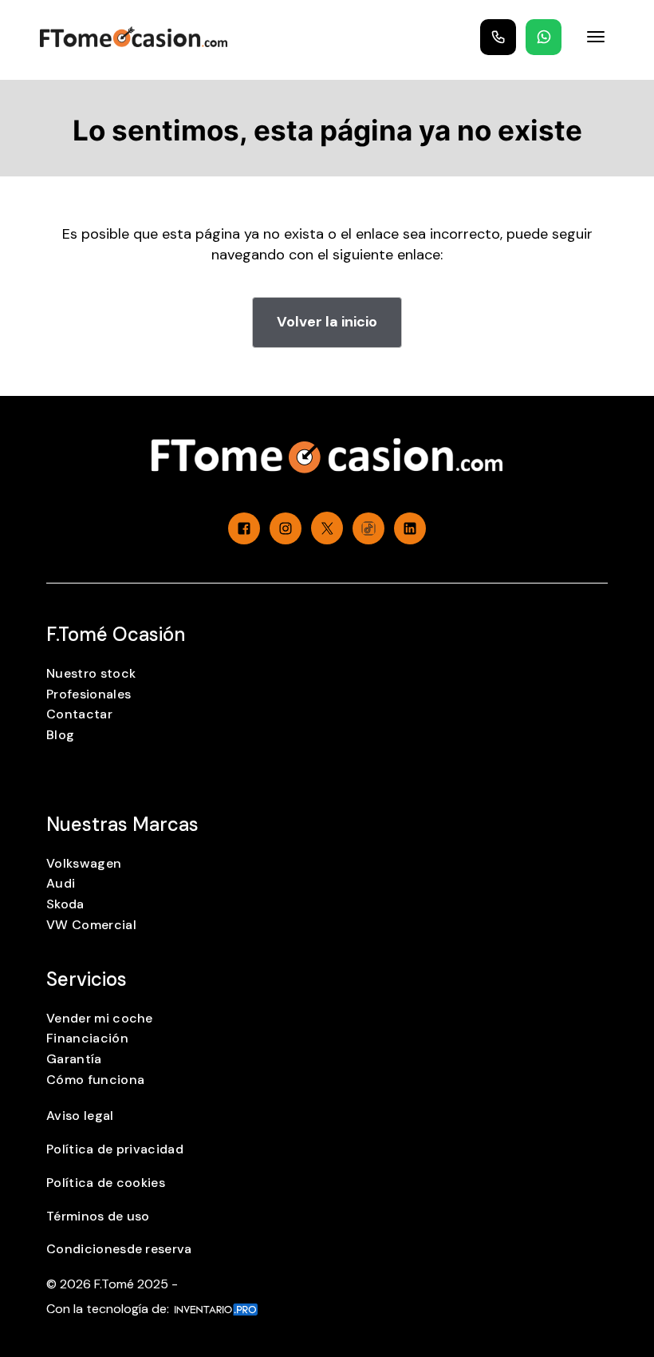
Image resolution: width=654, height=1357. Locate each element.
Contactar (79, 714)
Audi (60, 883)
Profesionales (88, 694)
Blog (60, 734)
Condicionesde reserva (119, 1248)
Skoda (65, 904)
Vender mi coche (99, 1018)
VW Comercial (91, 924)
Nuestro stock (91, 673)
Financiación (87, 1038)
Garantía (74, 1058)
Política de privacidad (114, 1149)
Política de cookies (105, 1182)
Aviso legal (80, 1115)
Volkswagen (83, 863)
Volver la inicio (327, 321)
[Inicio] (133, 36)
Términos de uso (98, 1216)
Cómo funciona (95, 1079)
